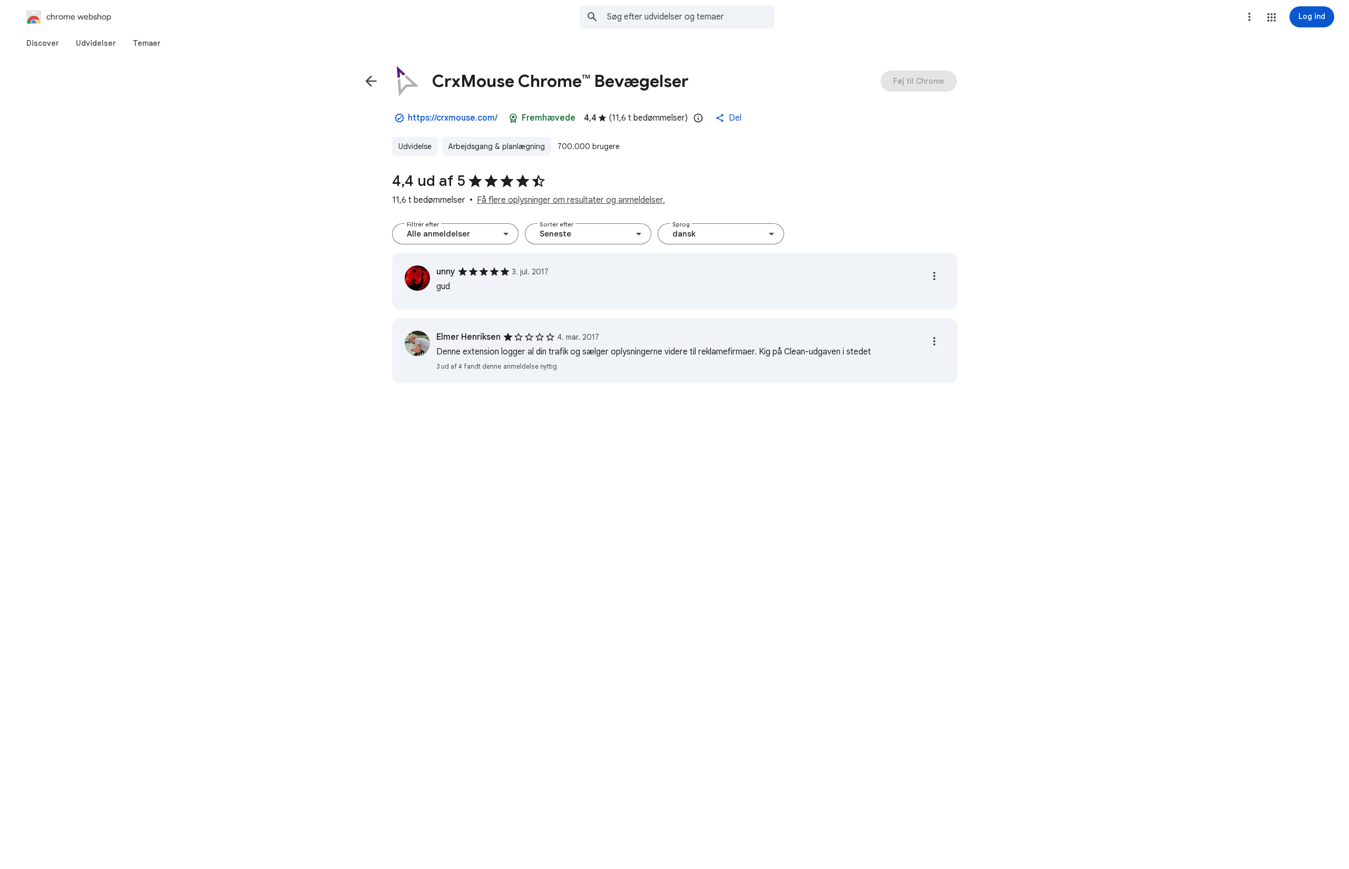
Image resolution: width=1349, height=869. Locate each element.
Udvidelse (415, 146)
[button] (1271, 17)
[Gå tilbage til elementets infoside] (371, 81)
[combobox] (691, 17)
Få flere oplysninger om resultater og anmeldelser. (571, 200)
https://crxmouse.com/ (452, 118)
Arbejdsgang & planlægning (496, 146)
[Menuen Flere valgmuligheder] (1249, 16)
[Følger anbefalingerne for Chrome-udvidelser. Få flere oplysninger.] (513, 118)
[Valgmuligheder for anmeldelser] (934, 276)
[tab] (42, 43)
